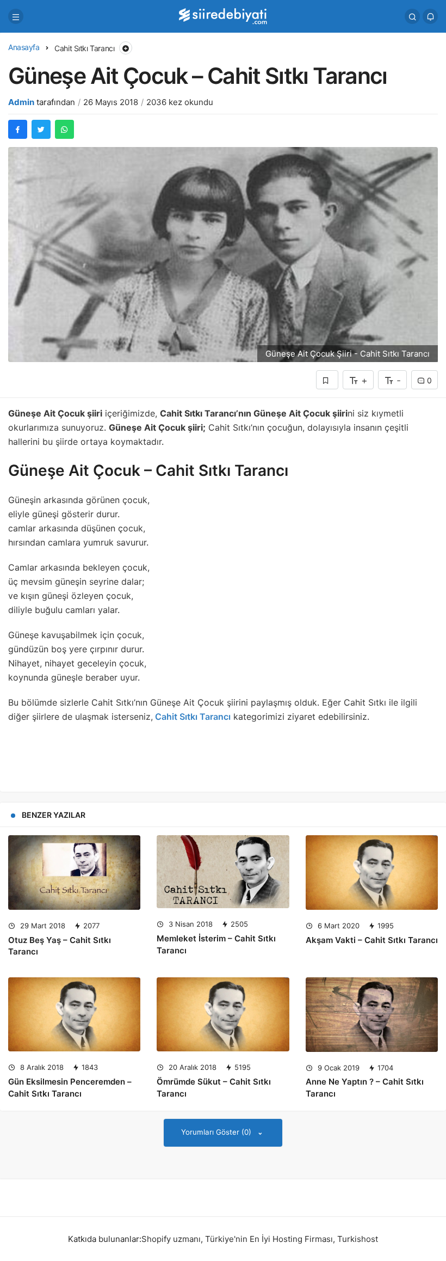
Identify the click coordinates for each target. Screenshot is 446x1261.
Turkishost (357, 1239)
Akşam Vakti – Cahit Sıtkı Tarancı (372, 940)
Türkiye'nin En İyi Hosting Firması (269, 1239)
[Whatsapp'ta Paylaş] (64, 129)
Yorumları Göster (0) (217, 1132)
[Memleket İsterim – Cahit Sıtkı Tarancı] (223, 871)
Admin (21, 102)
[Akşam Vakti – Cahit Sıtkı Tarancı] (372, 872)
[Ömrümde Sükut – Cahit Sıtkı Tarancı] (223, 1014)
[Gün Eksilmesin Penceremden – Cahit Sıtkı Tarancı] (74, 1014)
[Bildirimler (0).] (430, 16)
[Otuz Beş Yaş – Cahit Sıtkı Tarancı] (74, 872)
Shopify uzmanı (171, 1239)
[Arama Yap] (412, 16)
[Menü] (15, 16)
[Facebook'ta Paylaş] (17, 129)
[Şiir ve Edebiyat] (223, 15)
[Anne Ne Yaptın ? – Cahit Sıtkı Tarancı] (372, 1014)
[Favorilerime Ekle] (327, 379)
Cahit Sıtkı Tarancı (192, 716)
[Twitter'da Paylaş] (41, 129)
